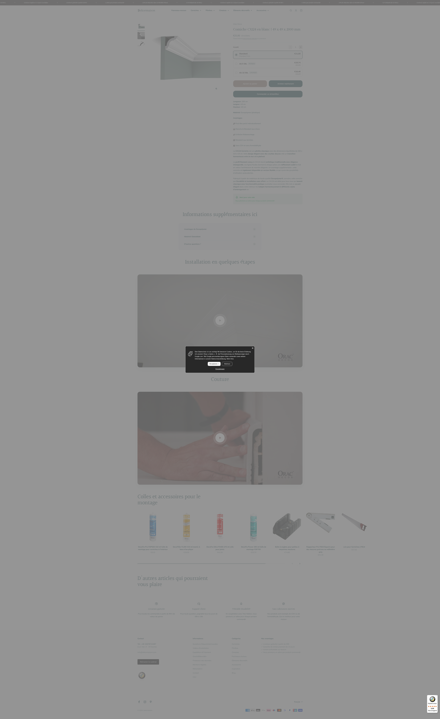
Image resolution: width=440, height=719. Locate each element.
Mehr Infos (230, 359)
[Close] (253, 348)
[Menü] (436, 696)
